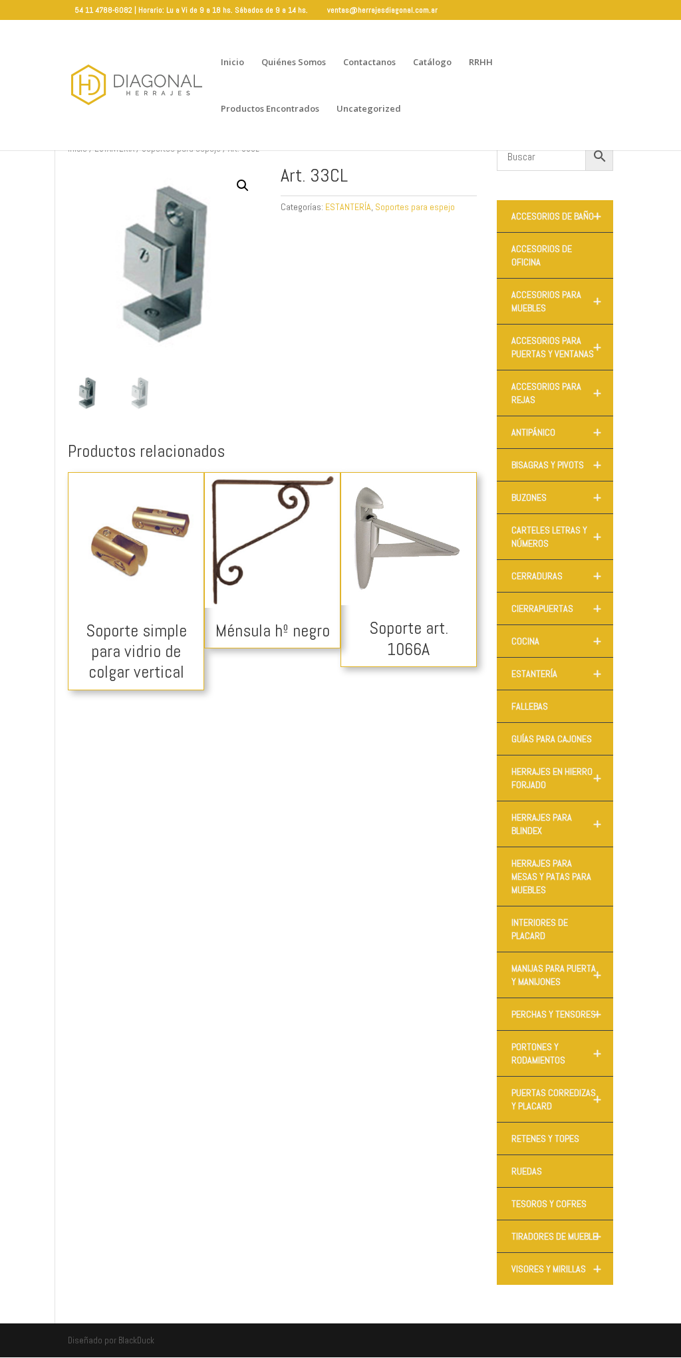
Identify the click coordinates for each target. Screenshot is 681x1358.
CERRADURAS (556, 576)
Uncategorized (369, 109)
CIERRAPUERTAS (556, 608)
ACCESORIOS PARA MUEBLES (556, 301)
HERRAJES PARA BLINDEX (556, 824)
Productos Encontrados (270, 109)
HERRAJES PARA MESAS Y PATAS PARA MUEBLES (551, 876)
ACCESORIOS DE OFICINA (541, 255)
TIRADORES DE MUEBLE (556, 1236)
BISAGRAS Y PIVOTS (556, 465)
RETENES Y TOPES (545, 1139)
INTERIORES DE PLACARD (539, 929)
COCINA (556, 641)
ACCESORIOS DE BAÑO (556, 216)
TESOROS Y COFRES (549, 1204)
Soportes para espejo (415, 207)
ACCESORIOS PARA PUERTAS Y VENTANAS (556, 347)
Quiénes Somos (293, 62)
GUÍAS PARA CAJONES (551, 739)
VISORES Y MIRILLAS (556, 1269)
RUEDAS (526, 1171)
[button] (243, 186)
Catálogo (432, 62)
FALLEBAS (529, 706)
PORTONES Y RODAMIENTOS (556, 1053)
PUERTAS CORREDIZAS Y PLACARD (556, 1099)
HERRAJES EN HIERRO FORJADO (556, 778)
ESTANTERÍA (348, 207)
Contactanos (369, 62)
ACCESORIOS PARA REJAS (556, 393)
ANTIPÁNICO (556, 432)
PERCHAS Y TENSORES (556, 1014)
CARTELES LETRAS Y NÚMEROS (556, 536)
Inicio (232, 62)
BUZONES (556, 497)
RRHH (481, 62)
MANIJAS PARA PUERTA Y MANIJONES (556, 975)
